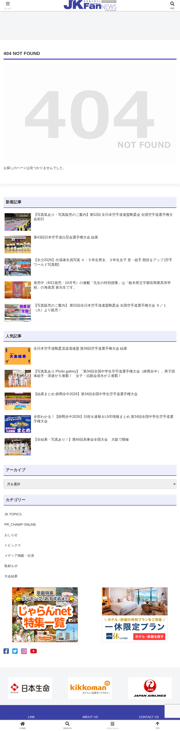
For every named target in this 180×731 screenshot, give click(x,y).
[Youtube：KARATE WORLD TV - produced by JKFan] (33, 651)
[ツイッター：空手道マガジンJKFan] (15, 651)
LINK (31, 717)
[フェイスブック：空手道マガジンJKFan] (6, 651)
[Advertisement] (90, 24)
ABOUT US (90, 717)
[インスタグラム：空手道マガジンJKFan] (24, 651)
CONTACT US (149, 717)
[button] (166, 586)
